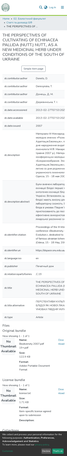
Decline (46, 451)
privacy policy (42, 444)
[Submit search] (41, 7)
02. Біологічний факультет (29, 18)
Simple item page (33, 69)
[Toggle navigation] (62, 7)
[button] (45, 7)
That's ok (58, 451)
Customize (7, 451)
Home (6, 18)
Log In (53, 7)
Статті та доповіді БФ (19, 22)
